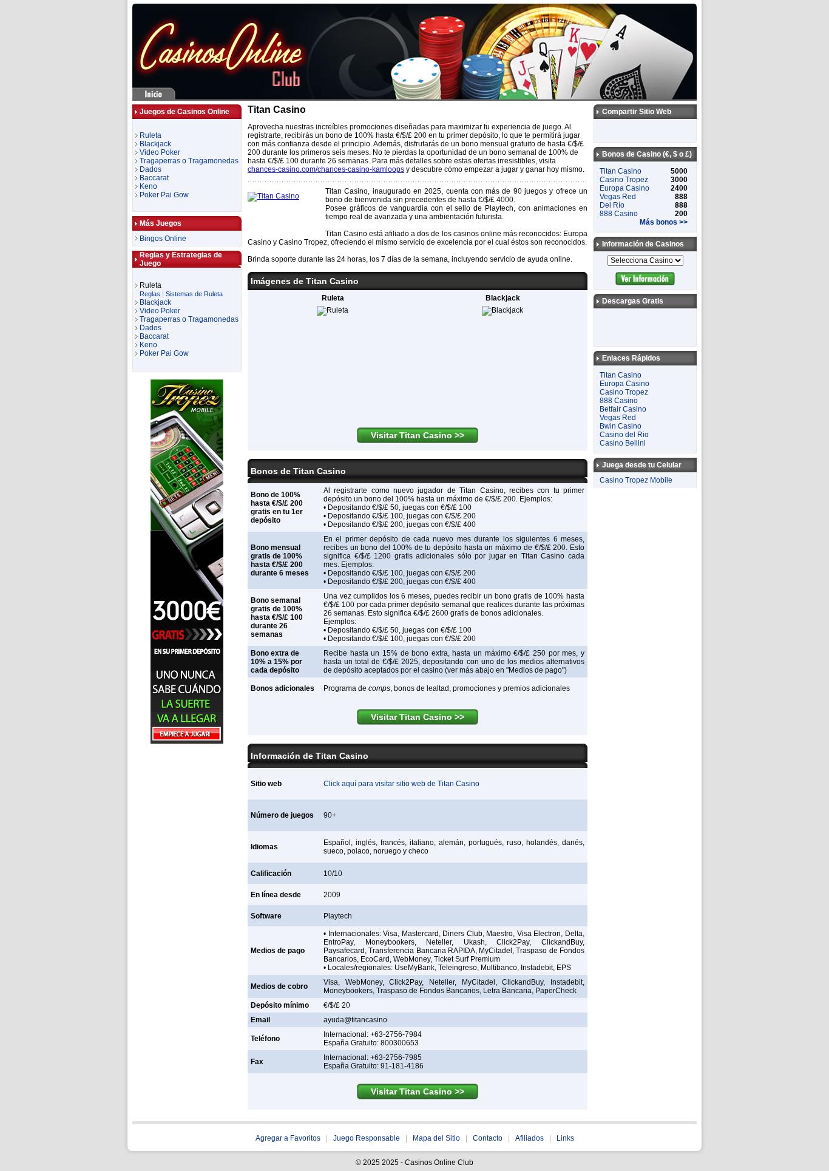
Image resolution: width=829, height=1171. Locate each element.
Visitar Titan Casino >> (417, 435)
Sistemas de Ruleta (194, 293)
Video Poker (160, 152)
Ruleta (150, 135)
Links (565, 1138)
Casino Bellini (623, 443)
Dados (150, 169)
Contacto (487, 1138)
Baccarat (154, 178)
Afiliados (529, 1138)
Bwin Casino (620, 426)
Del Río (612, 205)
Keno (148, 186)
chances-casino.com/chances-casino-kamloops (326, 169)
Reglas (150, 293)
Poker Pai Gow (164, 195)
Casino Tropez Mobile (636, 480)
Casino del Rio (624, 434)
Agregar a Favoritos (287, 1138)
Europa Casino (624, 188)
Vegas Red (618, 196)
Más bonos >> (664, 222)
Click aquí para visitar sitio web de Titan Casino (401, 783)
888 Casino (619, 213)
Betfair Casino (623, 409)
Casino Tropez (624, 179)
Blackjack (155, 144)
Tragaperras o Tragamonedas (189, 161)
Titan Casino (620, 171)
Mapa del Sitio (436, 1138)
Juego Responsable (366, 1138)
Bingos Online (163, 238)
